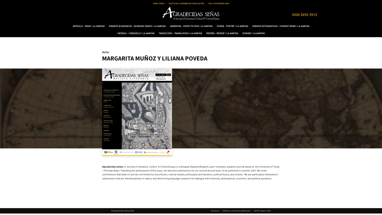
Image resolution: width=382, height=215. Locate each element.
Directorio (215, 210)
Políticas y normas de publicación (236, 210)
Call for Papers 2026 (262, 210)
